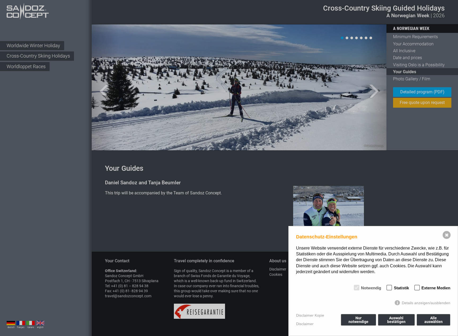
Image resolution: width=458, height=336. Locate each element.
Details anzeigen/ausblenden (426, 303)
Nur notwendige (358, 320)
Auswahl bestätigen (396, 320)
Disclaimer (305, 324)
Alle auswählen (433, 320)
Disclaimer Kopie (310, 315)
